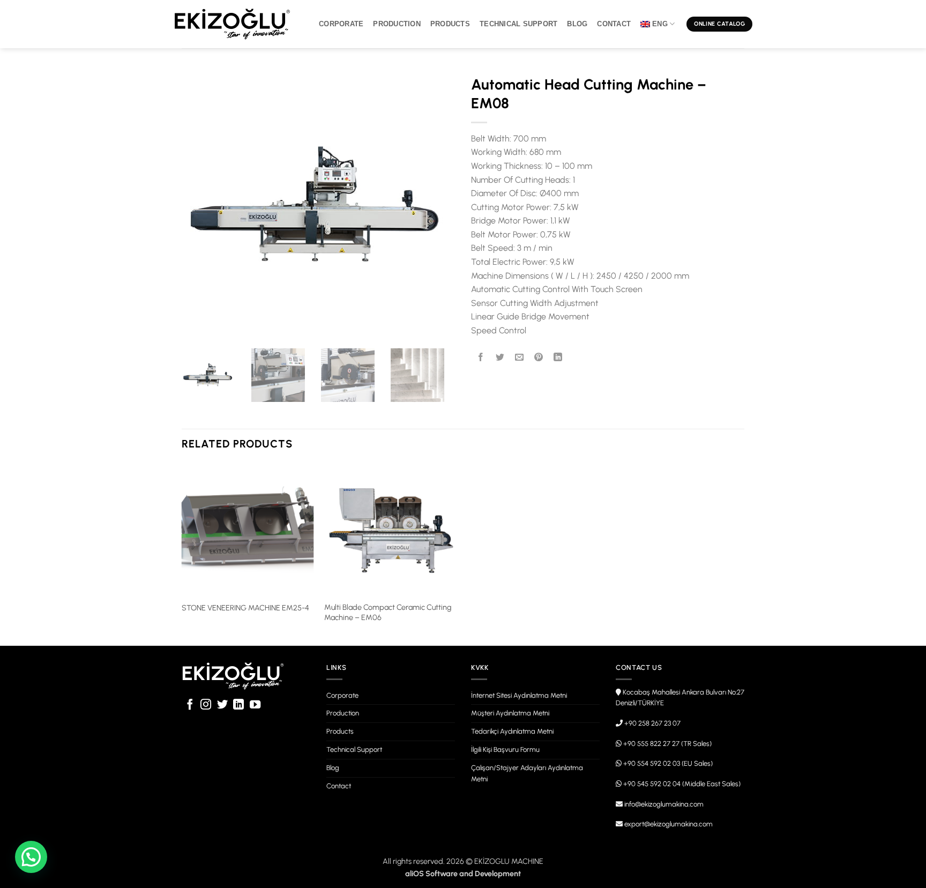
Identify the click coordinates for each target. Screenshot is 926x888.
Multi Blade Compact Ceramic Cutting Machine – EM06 (387, 612)
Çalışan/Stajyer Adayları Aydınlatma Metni (527, 773)
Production (397, 24)
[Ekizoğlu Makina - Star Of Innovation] (232, 24)
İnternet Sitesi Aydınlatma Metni (519, 695)
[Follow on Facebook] (189, 705)
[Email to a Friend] (519, 357)
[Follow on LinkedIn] (238, 705)
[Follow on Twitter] (222, 705)
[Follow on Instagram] (205, 705)
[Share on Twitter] (500, 357)
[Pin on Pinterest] (539, 357)
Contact (614, 24)
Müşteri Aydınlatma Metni (510, 713)
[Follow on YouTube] (255, 705)
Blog (577, 24)
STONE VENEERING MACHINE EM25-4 (245, 608)
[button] (31, 857)
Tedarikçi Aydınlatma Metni (512, 731)
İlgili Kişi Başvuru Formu (505, 749)
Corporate (341, 24)
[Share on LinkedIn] (558, 357)
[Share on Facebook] (481, 357)
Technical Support (518, 24)
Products (450, 24)
